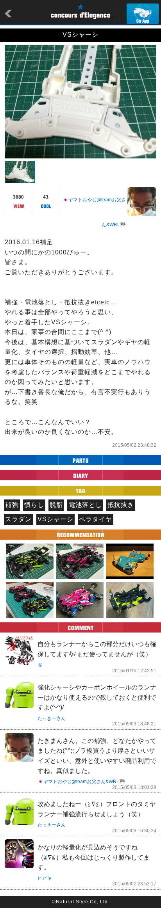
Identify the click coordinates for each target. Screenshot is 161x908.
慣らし (34, 504)
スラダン (18, 519)
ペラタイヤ (95, 519)
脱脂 (56, 504)
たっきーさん (52, 718)
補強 (11, 504)
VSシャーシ (55, 519)
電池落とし (85, 504)
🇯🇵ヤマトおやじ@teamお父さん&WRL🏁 (81, 781)
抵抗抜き (120, 504)
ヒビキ (45, 878)
